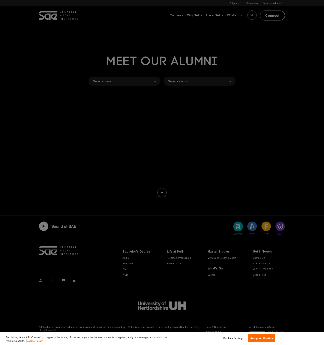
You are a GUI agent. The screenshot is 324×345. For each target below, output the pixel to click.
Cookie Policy (35, 341)
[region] (162, 338)
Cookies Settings (233, 338)
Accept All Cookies (261, 338)
